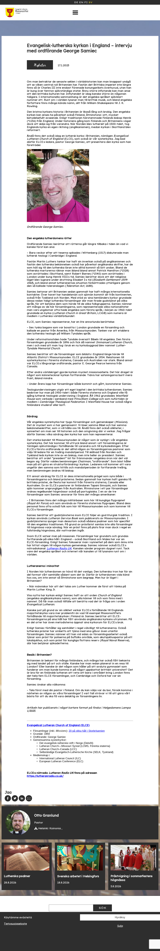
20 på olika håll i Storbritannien (87, 730)
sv (90, 2)
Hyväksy (120, 917)
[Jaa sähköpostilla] (29, 798)
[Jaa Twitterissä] (15, 798)
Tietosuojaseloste (15, 923)
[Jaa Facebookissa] (8, 798)
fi (86, 2)
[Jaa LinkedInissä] (22, 798)
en (81, 2)
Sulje (120, 925)
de (76, 2)
